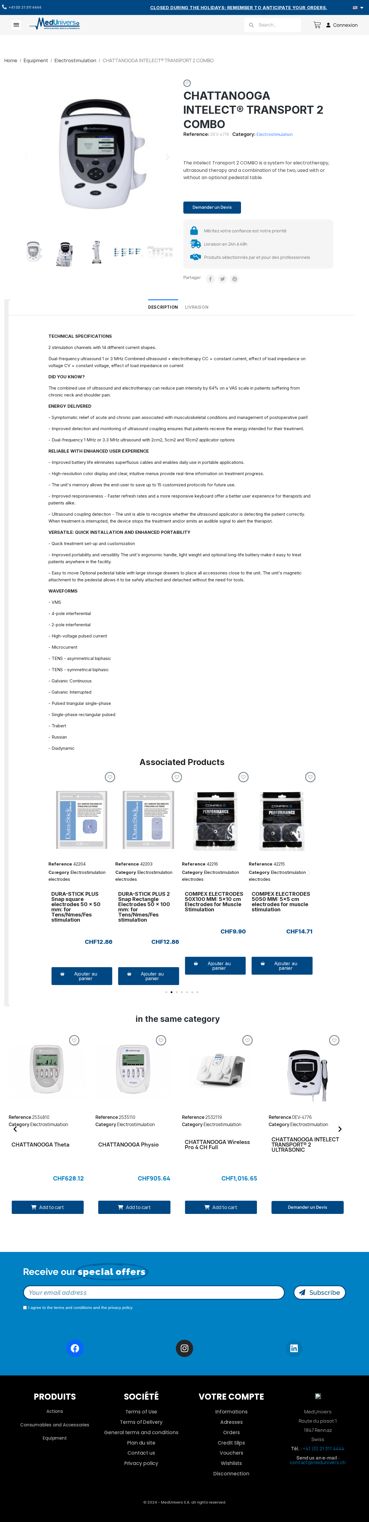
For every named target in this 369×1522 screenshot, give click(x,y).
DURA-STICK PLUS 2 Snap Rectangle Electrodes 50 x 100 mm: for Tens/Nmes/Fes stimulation (144, 907)
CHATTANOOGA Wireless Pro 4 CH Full (217, 1144)
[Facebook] (210, 279)
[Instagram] (184, 1348)
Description (163, 307)
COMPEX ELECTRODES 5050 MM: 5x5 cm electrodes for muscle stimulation (281, 901)
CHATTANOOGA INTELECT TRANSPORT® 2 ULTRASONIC (305, 1144)
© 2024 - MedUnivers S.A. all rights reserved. (184, 1502)
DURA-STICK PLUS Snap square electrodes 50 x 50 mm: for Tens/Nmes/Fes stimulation (76, 907)
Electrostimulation (275, 134)
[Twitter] (222, 279)
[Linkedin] (294, 1348)
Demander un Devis (212, 207)
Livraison (196, 307)
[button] (26, 157)
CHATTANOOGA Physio (128, 1144)
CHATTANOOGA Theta (40, 1144)
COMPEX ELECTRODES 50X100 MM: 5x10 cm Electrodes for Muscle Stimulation (214, 901)
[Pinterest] (234, 279)
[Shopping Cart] (317, 25)
